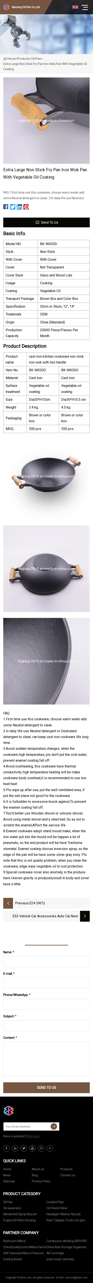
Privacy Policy (41, 1181)
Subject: (9, 1016)
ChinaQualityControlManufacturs (24, 1247)
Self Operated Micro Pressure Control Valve (23, 1253)
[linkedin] (15, 1148)
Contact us (67, 1175)
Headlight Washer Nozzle (63, 1214)
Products (23, 58)
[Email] (54, 1126)
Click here (33, 1136)
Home (11, 58)
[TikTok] (49, 1148)
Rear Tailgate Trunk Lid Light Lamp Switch (65, 1220)
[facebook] (6, 1148)
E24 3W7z (37, 903)
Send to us (49, 222)
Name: (8, 952)
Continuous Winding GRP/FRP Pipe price (66, 1241)
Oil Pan (36, 58)
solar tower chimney (60, 1259)
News (7, 1175)
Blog (35, 1175)
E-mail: (9, 973)
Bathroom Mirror (14, 1241)
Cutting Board (12, 1259)
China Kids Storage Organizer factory (66, 1247)
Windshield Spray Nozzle (20, 1214)
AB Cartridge (55, 1253)
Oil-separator (12, 1208)
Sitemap (9, 1181)
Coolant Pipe (55, 1202)
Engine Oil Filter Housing (19, 1220)
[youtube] (32, 1148)
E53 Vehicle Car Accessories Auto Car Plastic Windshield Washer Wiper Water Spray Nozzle (40, 916)
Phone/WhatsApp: (16, 995)
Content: (10, 1037)
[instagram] (41, 1148)
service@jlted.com (76, 1277)
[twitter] (24, 1148)
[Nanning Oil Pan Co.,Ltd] (24, 1110)
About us (38, 1169)
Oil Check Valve (56, 1208)
